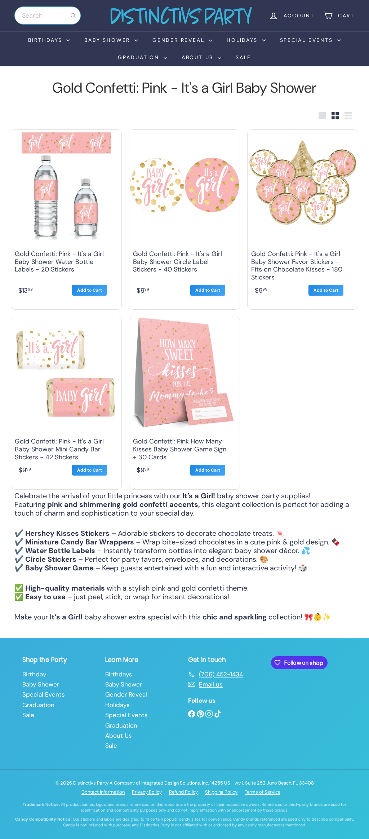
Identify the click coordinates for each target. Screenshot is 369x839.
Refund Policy (183, 792)
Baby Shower (108, 40)
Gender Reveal (179, 40)
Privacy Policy (147, 792)
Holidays (243, 40)
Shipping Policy (221, 792)
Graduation (140, 57)
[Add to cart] (89, 290)
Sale (243, 57)
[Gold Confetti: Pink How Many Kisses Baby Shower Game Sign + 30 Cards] (184, 401)
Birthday (34, 674)
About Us (199, 57)
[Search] (73, 15)
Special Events (307, 40)
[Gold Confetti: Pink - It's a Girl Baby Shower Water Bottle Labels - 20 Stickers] (66, 218)
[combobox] (47, 15)
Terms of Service (262, 792)
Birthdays (46, 40)
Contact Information (103, 792)
